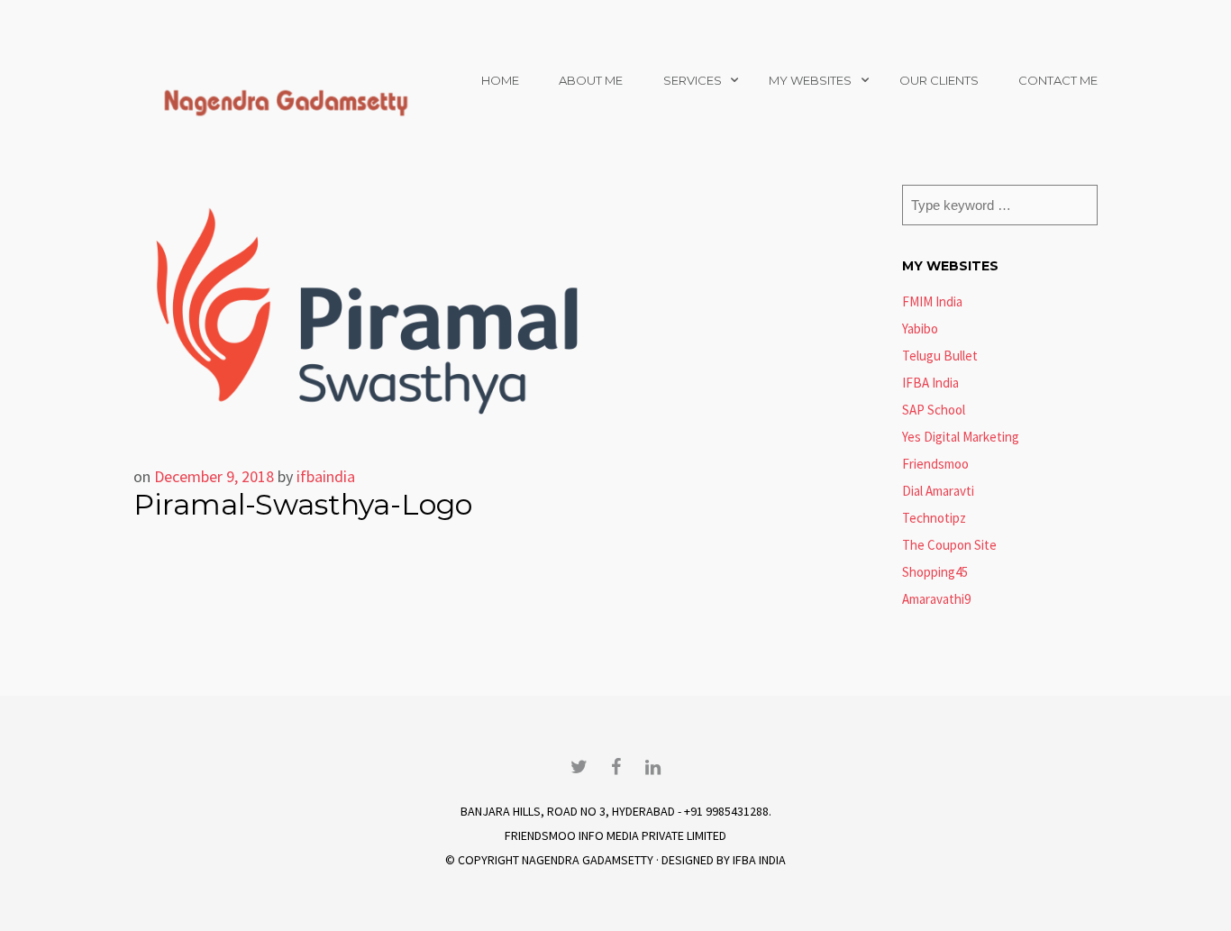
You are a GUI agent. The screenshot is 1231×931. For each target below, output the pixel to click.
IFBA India (930, 382)
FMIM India (932, 301)
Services (692, 80)
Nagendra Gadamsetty (587, 860)
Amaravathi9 (936, 598)
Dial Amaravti (938, 490)
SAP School (933, 409)
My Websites (810, 80)
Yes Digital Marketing (960, 436)
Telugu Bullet (940, 355)
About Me (591, 80)
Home (500, 80)
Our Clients (939, 80)
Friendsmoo (935, 463)
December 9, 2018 (214, 476)
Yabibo (920, 328)
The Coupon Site (949, 544)
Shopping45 (935, 571)
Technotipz (934, 517)
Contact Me (1058, 80)
